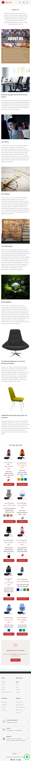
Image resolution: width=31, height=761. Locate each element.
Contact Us (15, 660)
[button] (27, 2)
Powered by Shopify (20, 757)
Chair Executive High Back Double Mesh (23, 585)
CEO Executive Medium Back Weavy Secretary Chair (9, 550)
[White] (14, 515)
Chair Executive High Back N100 (8, 626)
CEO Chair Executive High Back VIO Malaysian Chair (9, 510)
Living (3, 687)
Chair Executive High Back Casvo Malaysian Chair (9, 589)
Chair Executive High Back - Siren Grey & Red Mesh (22, 549)
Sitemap (18, 692)
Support (18, 689)
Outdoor (4, 681)
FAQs (17, 684)
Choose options (22, 484)
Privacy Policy (19, 702)
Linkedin (4, 710)
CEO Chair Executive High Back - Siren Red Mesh (9, 474)
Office (3, 689)
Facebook (4, 702)
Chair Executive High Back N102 (22, 626)
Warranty (18, 712)
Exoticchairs (12, 757)
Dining (3, 684)
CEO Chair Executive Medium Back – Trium (22, 512)
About (17, 681)
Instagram (4, 704)
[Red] (28, 589)
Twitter (3, 707)
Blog (17, 687)
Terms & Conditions (21, 707)
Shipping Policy (20, 704)
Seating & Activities (7, 692)
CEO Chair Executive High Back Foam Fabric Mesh (22, 473)
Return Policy (19, 710)
